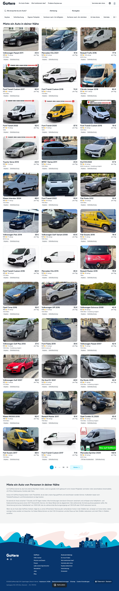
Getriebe (107, 17)
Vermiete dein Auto (98, 3)
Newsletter (37, 568)
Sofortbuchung (19, 17)
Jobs (35, 571)
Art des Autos (95, 17)
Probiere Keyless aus (55, 3)
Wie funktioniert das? (38, 3)
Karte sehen (61, 585)
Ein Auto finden (24, 3)
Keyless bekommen (67, 566)
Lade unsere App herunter (41, 566)
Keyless (7, 17)
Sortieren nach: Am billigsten (53, 17)
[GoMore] (9, 3)
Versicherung (65, 568)
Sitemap (72, 581)
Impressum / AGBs (44, 581)
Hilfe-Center (37, 558)
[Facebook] (8, 559)
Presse (36, 563)
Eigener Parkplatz (34, 17)
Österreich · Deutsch (104, 581)
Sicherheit (64, 571)
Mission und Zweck (39, 560)
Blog (35, 574)
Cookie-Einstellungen (83, 581)
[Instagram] (11, 559)
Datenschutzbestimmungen (60, 581)
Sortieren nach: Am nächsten (77, 17)
